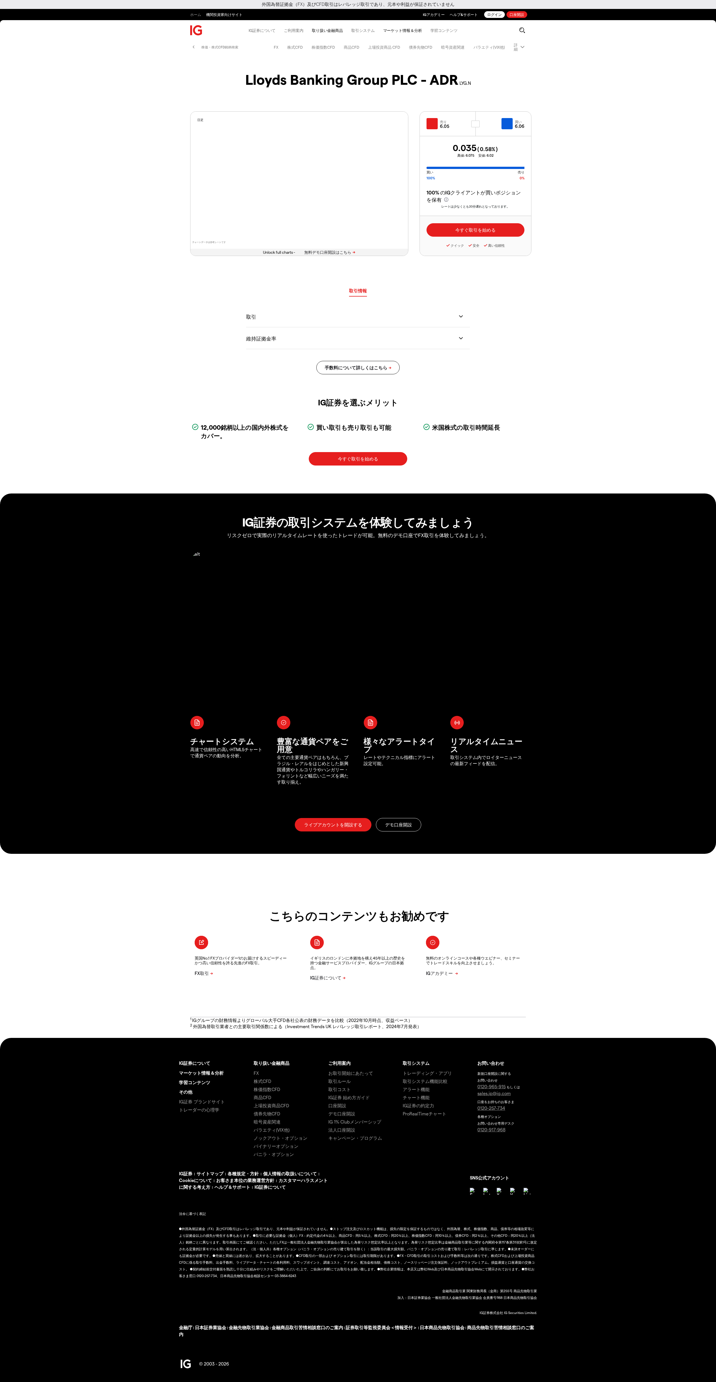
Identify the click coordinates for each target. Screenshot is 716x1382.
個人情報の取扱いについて (290, 1173)
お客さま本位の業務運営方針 (245, 1180)
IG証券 (185, 1173)
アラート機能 (416, 1089)
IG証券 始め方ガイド (349, 1097)
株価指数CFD (323, 47)
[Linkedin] (527, 1191)
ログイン (494, 14)
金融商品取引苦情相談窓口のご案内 (307, 1327)
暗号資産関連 (453, 47)
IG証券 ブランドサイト (202, 1101)
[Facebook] (473, 1191)
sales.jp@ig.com (494, 1093)
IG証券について (262, 30)
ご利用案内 (293, 30)
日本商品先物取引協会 (442, 1327)
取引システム (363, 30)
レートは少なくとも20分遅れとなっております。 (475, 206)
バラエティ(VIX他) (489, 47)
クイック (457, 245)
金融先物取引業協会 (249, 1327)
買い (518, 122)
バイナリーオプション (276, 1146)
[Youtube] (513, 1191)
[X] (500, 1191)
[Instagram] (486, 1191)
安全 (476, 245)
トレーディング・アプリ (427, 1073)
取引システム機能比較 (425, 1081)
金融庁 (185, 1327)
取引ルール (339, 1081)
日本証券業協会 (210, 1327)
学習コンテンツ (444, 30)
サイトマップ (210, 1173)
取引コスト (339, 1089)
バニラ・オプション (274, 1154)
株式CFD (295, 47)
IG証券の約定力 (418, 1105)
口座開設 (517, 14)
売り (443, 122)
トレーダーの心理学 (199, 1109)
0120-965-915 (491, 1086)
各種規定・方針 (243, 1173)
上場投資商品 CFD (384, 47)
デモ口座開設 (341, 1113)
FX (276, 47)
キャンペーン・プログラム (355, 1138)
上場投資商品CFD (271, 1105)
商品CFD (351, 47)
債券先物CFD (420, 47)
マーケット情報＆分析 (402, 30)
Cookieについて (195, 1180)
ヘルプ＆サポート (232, 1187)
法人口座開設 (341, 1129)
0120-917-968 (491, 1129)
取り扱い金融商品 (327, 30)
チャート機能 (416, 1097)
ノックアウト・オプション (280, 1138)
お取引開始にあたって (350, 1073)
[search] (522, 30)
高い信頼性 (496, 245)
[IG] (196, 30)
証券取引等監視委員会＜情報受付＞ (381, 1327)
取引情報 (358, 290)
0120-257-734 (491, 1108)
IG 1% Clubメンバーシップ (354, 1121)
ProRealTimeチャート (424, 1113)
